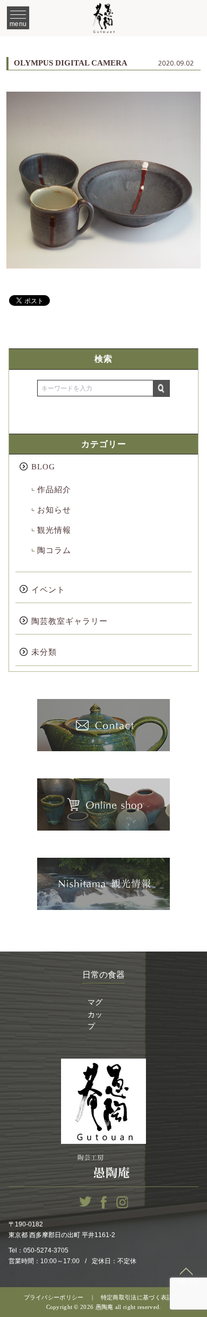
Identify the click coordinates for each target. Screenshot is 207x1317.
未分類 (44, 652)
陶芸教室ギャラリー (69, 621)
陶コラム (54, 550)
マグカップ (95, 1014)
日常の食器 (103, 974)
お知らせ (54, 510)
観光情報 (54, 530)
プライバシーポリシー (54, 1297)
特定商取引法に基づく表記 (137, 1297)
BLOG (43, 466)
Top (186, 1276)
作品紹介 (54, 489)
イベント (48, 590)
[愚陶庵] (103, 18)
